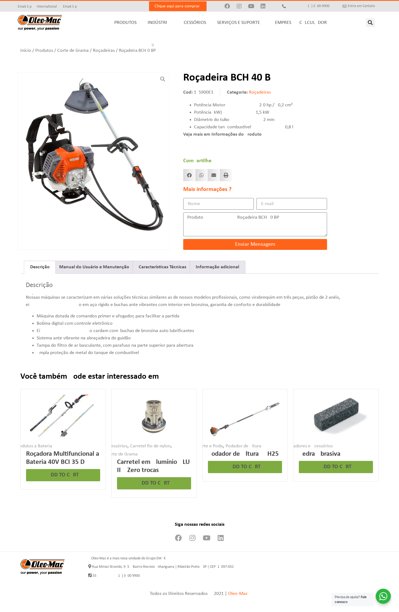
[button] (370, 22)
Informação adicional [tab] (217, 267)
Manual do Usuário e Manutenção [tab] (94, 267)
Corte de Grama (73, 50)
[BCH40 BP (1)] (93, 155)
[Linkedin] (263, 6)
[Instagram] (239, 6)
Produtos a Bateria (33, 446)
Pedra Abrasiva (319, 454)
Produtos (44, 50)
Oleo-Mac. (238, 593)
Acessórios (116, 446)
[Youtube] (251, 6)
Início (25, 50)
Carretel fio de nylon (150, 446)
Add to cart (63, 475)
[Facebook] (227, 6)
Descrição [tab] (40, 267)
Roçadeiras (104, 50)
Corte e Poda (210, 446)
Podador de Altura (243, 446)
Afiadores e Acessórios (310, 446)
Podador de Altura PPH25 (243, 454)
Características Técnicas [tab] (162, 267)
